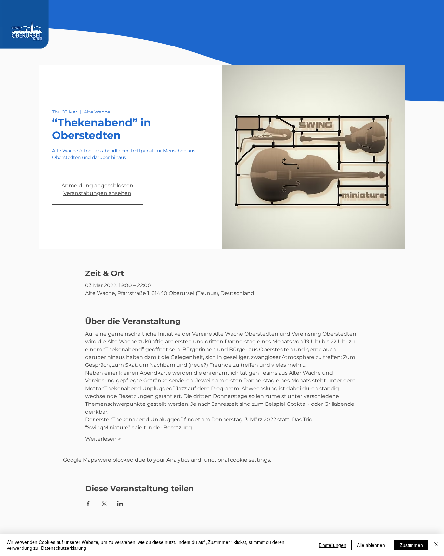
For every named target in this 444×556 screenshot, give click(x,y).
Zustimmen (411, 545)
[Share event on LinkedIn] (120, 503)
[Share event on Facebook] (88, 503)
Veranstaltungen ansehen (97, 193)
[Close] (436, 545)
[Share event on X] (104, 503)
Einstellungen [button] (332, 545)
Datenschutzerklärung (63, 548)
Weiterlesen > (103, 439)
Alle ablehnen (371, 545)
